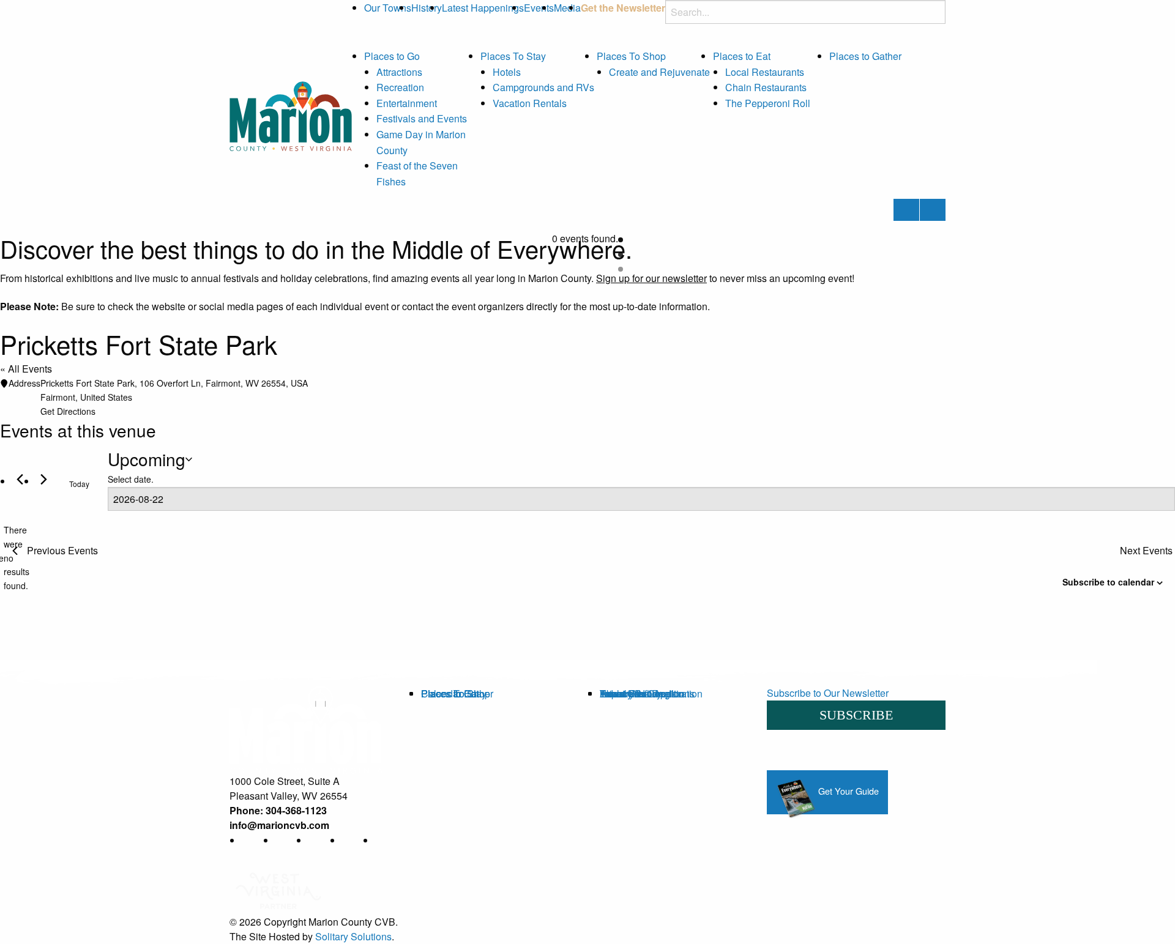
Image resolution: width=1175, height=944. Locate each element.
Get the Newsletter (623, 8)
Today (79, 483)
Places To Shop (631, 56)
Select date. (131, 479)
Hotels (507, 72)
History (426, 8)
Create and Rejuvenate (659, 72)
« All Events (26, 369)
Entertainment (406, 103)
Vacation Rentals (530, 103)
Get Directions (67, 411)
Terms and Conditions (647, 693)
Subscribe (856, 715)
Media (567, 8)
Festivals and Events (421, 118)
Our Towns (387, 8)
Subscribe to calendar (1108, 582)
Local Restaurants (764, 72)
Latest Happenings (483, 8)
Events (539, 8)
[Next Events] (43, 479)
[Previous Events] (19, 479)
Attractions (399, 72)
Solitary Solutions (353, 936)
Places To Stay (513, 56)
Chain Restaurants (766, 87)
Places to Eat (741, 56)
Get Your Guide (847, 790)
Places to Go (392, 56)
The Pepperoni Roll (767, 103)
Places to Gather (865, 56)
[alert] (4, 557)
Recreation (400, 87)
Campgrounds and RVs (543, 87)
